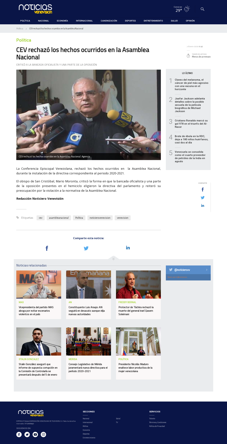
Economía (86, 430)
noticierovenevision (100, 218)
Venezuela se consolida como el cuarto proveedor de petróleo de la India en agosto (190, 156)
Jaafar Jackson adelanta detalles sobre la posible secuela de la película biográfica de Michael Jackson (190, 105)
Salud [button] (174, 20)
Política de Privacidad (157, 426)
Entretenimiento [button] (153, 20)
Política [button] (25, 20)
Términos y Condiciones (157, 422)
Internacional (88, 422)
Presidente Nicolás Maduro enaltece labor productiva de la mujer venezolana (135, 367)
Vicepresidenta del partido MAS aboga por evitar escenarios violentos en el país (36, 310)
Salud (118, 419)
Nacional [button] (43, 20)
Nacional (86, 419)
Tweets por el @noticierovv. (177, 277)
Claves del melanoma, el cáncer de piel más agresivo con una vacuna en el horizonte (191, 84)
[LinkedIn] (202, 206)
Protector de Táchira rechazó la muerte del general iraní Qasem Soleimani (136, 310)
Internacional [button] (84, 20)
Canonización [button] (109, 20)
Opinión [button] (190, 20)
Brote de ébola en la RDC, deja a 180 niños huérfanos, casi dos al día (191, 139)
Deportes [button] (130, 20)
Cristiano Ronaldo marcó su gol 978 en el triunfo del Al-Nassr (191, 123)
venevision (122, 218)
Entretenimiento (89, 438)
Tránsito (152, 419)
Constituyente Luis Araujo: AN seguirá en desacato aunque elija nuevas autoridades (87, 310)
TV (117, 422)
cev (40, 218)
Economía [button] (62, 20)
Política (19, 28)
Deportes (86, 434)
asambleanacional (59, 218)
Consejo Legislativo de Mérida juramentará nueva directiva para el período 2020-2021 (88, 367)
